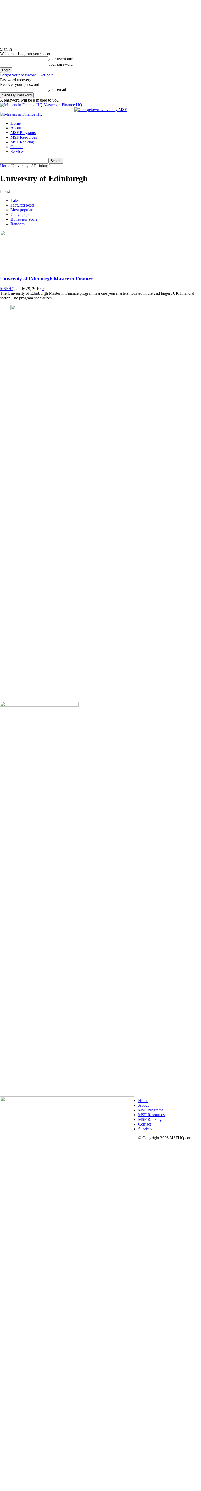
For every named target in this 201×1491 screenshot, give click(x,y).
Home (15, 123)
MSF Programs (23, 132)
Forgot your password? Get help (26, 75)
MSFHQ (7, 288)
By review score (23, 219)
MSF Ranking (22, 142)
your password (60, 64)
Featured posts (22, 205)
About (15, 128)
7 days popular (22, 214)
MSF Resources (23, 137)
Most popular (21, 210)
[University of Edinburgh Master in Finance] (19, 268)
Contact (16, 146)
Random (17, 224)
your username (60, 59)
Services (17, 151)
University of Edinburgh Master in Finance (46, 278)
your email (57, 89)
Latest (15, 200)
